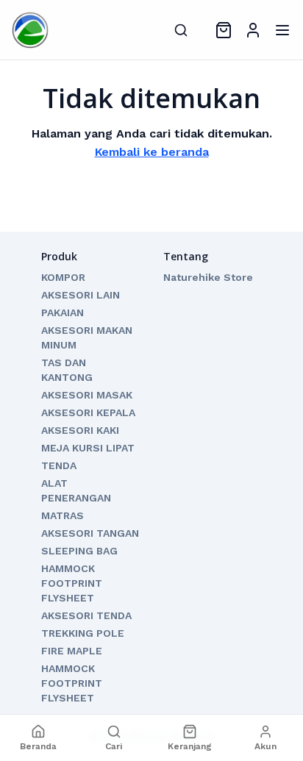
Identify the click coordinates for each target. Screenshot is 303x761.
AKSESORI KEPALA (88, 412)
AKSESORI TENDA (86, 615)
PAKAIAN (62, 312)
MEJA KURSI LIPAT (88, 448)
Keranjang (190, 746)
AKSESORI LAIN (80, 295)
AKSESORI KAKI (80, 430)
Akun (265, 746)
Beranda (38, 746)
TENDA (58, 465)
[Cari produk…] (181, 30)
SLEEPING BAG (79, 551)
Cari (113, 746)
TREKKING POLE (82, 633)
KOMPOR (63, 277)
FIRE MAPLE (71, 651)
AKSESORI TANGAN (90, 533)
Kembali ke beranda (152, 152)
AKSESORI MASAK (86, 395)
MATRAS (62, 515)
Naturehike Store (208, 277)
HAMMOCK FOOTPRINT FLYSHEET (71, 583)
